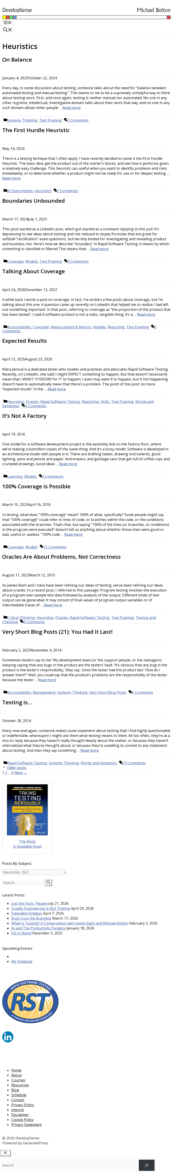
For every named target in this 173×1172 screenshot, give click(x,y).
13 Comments (54, 547)
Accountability (19, 692)
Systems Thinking (22, 120)
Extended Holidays (26, 913)
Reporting (116, 327)
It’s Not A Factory (24, 415)
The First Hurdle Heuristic (36, 130)
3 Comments (78, 261)
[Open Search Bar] (8, 30)
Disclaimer (20, 1114)
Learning (15, 476)
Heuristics (42, 190)
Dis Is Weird (21, 933)
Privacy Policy (22, 1104)
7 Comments (78, 120)
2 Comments (67, 190)
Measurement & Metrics (71, 327)
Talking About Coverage (33, 271)
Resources (20, 1085)
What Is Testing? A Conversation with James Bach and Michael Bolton (69, 923)
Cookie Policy (22, 1119)
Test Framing (50, 120)
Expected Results (24, 340)
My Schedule (21, 961)
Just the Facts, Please (29, 903)
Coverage (15, 261)
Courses (18, 1080)
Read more (71, 107)
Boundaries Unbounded (33, 200)
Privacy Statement (26, 1124)
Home (16, 1070)
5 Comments (142, 692)
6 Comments (34, 621)
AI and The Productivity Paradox (38, 928)
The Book (27, 841)
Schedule (18, 1094)
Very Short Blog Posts (107, 692)
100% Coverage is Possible (36, 486)
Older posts (16, 767)
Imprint (17, 1109)
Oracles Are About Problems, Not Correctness (61, 556)
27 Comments (134, 763)
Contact (17, 1099)
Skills (105, 401)
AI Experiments (20, 190)
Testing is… (17, 702)
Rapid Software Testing (60, 401)
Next (20, 772)
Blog (15, 1089)
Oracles (61, 617)
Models (31, 261)
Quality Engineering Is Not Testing (40, 908)
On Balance (17, 59)
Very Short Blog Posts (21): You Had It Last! (57, 631)
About (16, 1075)
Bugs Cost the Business (31, 918)
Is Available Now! (27, 846)
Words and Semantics (99, 763)
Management (44, 692)
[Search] (48, 883)
